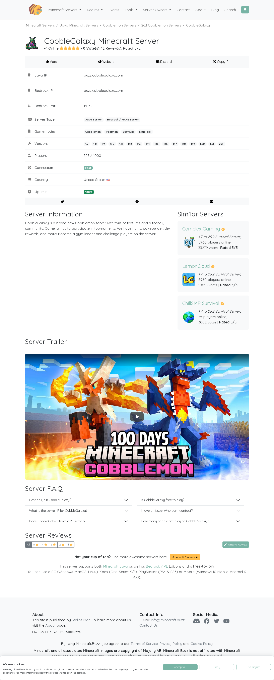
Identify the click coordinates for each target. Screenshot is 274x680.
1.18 (184, 143)
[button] (95, 9)
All (28, 544)
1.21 (212, 143)
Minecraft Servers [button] (63, 9)
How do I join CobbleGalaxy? (50, 500)
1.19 (193, 143)
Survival (128, 131)
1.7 (86, 143)
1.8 (95, 143)
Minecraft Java (115, 566)
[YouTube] (226, 621)
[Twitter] (216, 621)
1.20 (202, 143)
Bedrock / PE (157, 566)
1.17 (175, 143)
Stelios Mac (81, 620)
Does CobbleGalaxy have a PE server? (57, 521)
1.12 (130, 143)
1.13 (139, 143)
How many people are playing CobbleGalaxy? (174, 521)
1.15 (157, 143)
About (50, 625)
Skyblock (145, 131)
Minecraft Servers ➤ (185, 557)
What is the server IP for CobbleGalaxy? (58, 511)
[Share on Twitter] (62, 201)
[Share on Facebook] (137, 201)
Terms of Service (144, 643)
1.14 (148, 143)
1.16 (166, 143)
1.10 (112, 143)
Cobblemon (93, 131)
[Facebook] (207, 621)
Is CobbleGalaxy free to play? (162, 500)
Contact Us (148, 625)
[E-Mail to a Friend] (211, 201)
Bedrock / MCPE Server (123, 119)
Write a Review (237, 544)
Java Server (93, 119)
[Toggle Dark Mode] (245, 9)
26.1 (221, 143)
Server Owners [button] (155, 9)
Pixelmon (112, 131)
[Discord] (196, 621)
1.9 (103, 143)
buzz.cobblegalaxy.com (103, 75)
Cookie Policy (202, 643)
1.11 (121, 143)
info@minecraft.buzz (168, 620)
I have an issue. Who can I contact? (167, 511)
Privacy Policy (170, 643)
